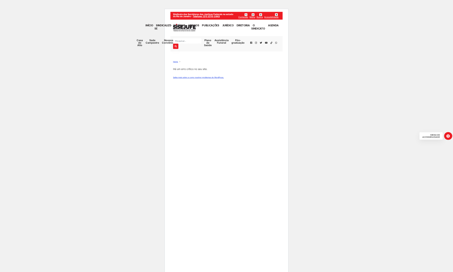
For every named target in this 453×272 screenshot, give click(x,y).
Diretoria (243, 25)
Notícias (179, 25)
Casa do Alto (140, 43)
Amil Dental (219, 58)
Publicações (210, 25)
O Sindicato (258, 27)
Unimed (218, 46)
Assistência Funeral (221, 41)
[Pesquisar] (175, 46)
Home (175, 62)
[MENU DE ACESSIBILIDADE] (448, 136)
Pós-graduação (238, 41)
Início (149, 25)
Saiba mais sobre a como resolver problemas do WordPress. (198, 77)
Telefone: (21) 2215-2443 (206, 16)
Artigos (193, 25)
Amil (219, 52)
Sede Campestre (152, 41)
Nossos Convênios (168, 41)
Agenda (273, 25)
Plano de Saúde (208, 43)
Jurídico (228, 25)
